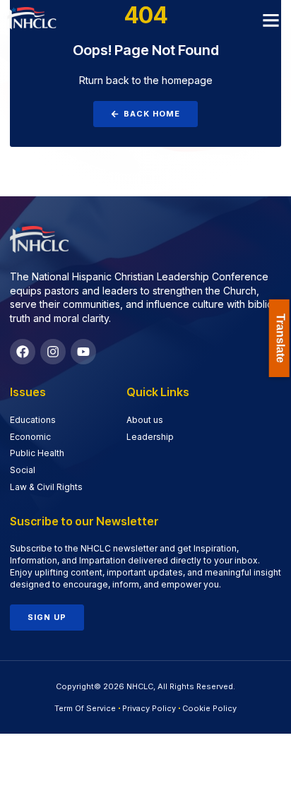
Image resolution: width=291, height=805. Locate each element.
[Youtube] (83, 351)
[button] (271, 20)
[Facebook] (22, 351)
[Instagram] (53, 351)
